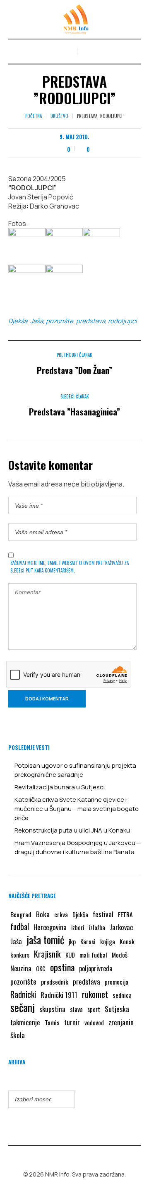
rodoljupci (122, 321)
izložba (97, 927)
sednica (122, 995)
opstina (62, 967)
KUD (70, 954)
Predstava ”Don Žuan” (74, 370)
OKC (41, 968)
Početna (33, 116)
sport (93, 1009)
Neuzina (20, 968)
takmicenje (25, 1022)
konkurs (19, 954)
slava (76, 1009)
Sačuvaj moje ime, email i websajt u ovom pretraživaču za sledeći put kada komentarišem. (69, 567)
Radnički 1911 (59, 995)
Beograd (20, 914)
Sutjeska (117, 1008)
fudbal (19, 927)
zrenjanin (121, 1022)
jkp (72, 941)
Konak (127, 941)
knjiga (107, 941)
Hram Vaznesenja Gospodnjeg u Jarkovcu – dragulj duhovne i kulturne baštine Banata (77, 847)
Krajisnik (47, 954)
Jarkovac (121, 927)
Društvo (59, 116)
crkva (61, 914)
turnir (72, 1022)
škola (17, 1034)
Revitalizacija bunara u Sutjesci (59, 787)
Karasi (88, 941)
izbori (77, 927)
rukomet (95, 994)
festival (103, 914)
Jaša (36, 321)
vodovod (94, 1022)
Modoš (119, 955)
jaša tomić (45, 939)
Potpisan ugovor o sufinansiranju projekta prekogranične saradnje (75, 770)
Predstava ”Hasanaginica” (74, 411)
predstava (90, 321)
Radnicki (23, 994)
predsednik (54, 981)
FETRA (125, 914)
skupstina (52, 1009)
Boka (43, 914)
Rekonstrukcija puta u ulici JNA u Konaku (72, 830)
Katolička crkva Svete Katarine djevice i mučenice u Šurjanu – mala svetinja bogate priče (76, 808)
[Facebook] (69, 1157)
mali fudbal (93, 954)
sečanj (22, 1007)
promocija (116, 981)
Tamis (52, 1022)
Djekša (17, 321)
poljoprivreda (95, 968)
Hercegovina (50, 927)
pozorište (59, 321)
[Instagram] (81, 1157)
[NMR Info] (74, 19)
